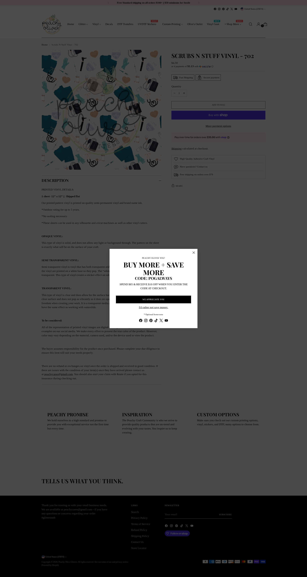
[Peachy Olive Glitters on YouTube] (166, 321)
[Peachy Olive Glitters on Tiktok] (156, 321)
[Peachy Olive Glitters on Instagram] (146, 321)
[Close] (193, 252)
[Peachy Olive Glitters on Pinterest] (151, 321)
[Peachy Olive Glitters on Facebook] (141, 321)
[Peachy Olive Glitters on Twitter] (161, 321)
